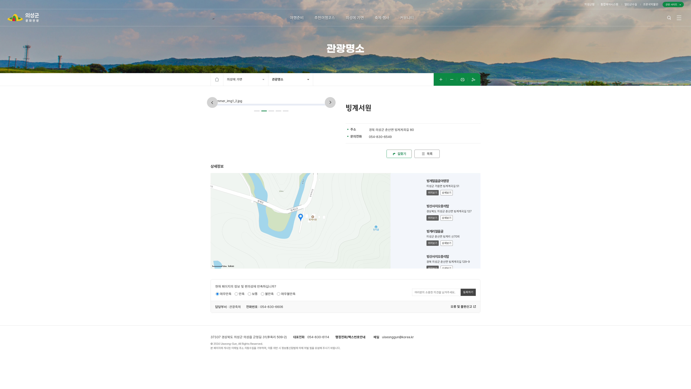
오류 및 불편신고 (461, 306)
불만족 (269, 294)
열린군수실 (630, 4)
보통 (255, 294)
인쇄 (462, 79)
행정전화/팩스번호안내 (350, 337)
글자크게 (440, 79)
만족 (242, 294)
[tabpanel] (270, 101)
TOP (673, 380)
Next (330, 102)
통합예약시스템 (609, 4)
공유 (473, 79)
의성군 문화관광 (23, 18)
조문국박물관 (650, 4)
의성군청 (589, 4)
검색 (669, 18)
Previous (212, 102)
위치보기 (432, 192)
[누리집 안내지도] (679, 18)
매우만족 (225, 294)
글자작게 (451, 79)
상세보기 (446, 192)
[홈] (217, 79)
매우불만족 (288, 294)
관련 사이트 (671, 4)
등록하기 (468, 292)
